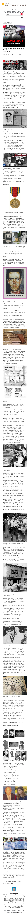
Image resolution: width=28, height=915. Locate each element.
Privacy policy (9, 914)
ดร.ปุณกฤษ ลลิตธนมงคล (14, 893)
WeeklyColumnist (13, 881)
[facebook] (8, 11)
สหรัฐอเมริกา (12, 883)
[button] (23, 17)
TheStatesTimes (7, 881)
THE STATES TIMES (19, 912)
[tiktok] (15, 11)
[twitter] (20, 11)
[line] (13, 11)
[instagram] (10, 11)
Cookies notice (19, 914)
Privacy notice (14, 914)
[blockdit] (22, 11)
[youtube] (18, 11)
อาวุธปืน (7, 883)
